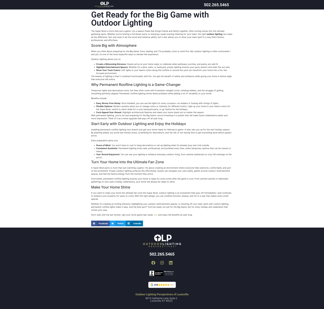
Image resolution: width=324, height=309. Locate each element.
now (156, 215)
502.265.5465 (216, 4)
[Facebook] (153, 263)
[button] (100, 223)
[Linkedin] (171, 263)
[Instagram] (162, 263)
